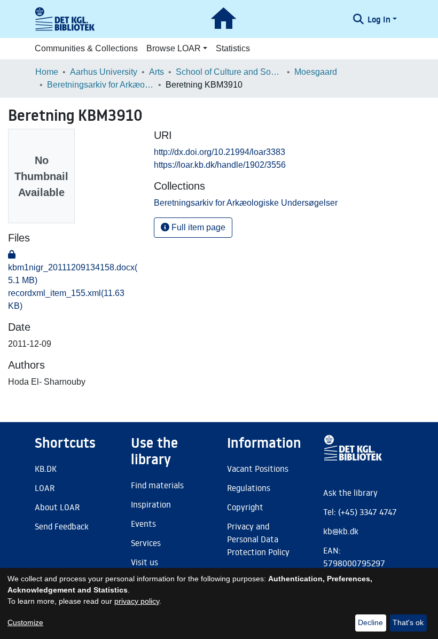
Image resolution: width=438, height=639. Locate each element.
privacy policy (136, 601)
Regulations (248, 487)
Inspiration (151, 504)
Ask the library (350, 492)
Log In (378, 19)
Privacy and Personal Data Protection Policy (258, 539)
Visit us (144, 562)
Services (146, 542)
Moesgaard (315, 71)
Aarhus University (103, 71)
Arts (156, 71)
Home (46, 71)
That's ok (408, 622)
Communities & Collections (86, 48)
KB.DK (46, 468)
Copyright (245, 507)
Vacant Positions (257, 468)
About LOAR (57, 507)
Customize (25, 622)
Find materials (157, 485)
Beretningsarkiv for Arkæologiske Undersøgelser (100, 84)
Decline (370, 622)
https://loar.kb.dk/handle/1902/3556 (220, 164)
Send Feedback (62, 526)
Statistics (233, 48)
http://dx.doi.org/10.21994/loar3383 (219, 152)
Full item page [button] (197, 227)
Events (143, 523)
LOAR (44, 487)
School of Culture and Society (229, 71)
